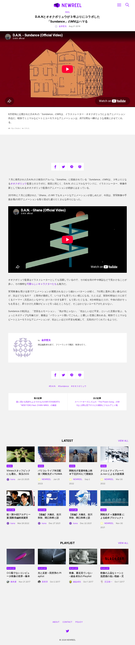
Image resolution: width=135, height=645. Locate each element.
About (56, 622)
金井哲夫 (63, 26)
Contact (67, 622)
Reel (67, 12)
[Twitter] (63, 167)
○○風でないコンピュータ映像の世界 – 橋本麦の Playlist (18, 576)
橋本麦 (13, 581)
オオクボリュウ (19, 183)
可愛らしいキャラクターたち (42, 283)
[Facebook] (55, 167)
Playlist (11, 568)
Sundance (64, 386)
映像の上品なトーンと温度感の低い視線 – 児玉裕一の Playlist (112, 576)
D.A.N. (53, 386)
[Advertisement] (67, 148)
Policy (79, 622)
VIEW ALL (123, 440)
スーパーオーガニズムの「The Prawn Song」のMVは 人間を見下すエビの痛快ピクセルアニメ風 (97, 401)
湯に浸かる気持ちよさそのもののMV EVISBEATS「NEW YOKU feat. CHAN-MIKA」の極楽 (38, 401)
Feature (10, 510)
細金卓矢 (77, 581)
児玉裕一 (108, 581)
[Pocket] (80, 167)
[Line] (72, 167)
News (9, 466)
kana (13, 479)
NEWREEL (46, 479)
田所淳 (45, 581)
